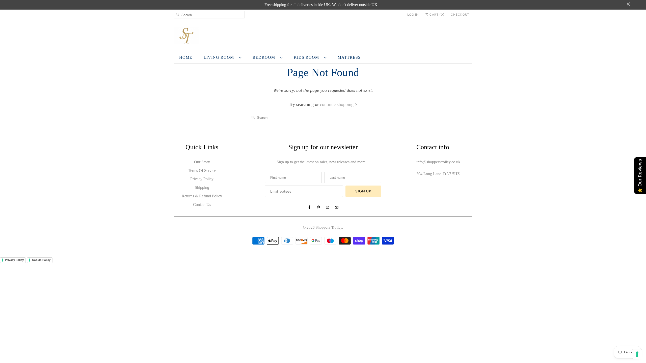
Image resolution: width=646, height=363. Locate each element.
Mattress (349, 57)
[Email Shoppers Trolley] (336, 207)
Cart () (436, 14)
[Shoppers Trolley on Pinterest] (318, 207)
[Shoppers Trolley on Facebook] (309, 207)
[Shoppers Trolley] (323, 36)
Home (185, 57)
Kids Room (307, 57)
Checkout (460, 14)
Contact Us (202, 204)
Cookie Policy (41, 260)
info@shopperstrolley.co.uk (438, 162)
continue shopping (337, 104)
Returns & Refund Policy (202, 196)
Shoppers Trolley (329, 227)
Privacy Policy (201, 179)
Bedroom (265, 57)
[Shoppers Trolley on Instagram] (327, 207)
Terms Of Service (202, 170)
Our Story (202, 162)
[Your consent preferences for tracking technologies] (637, 354)
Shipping (202, 187)
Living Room (220, 57)
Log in (413, 14)
